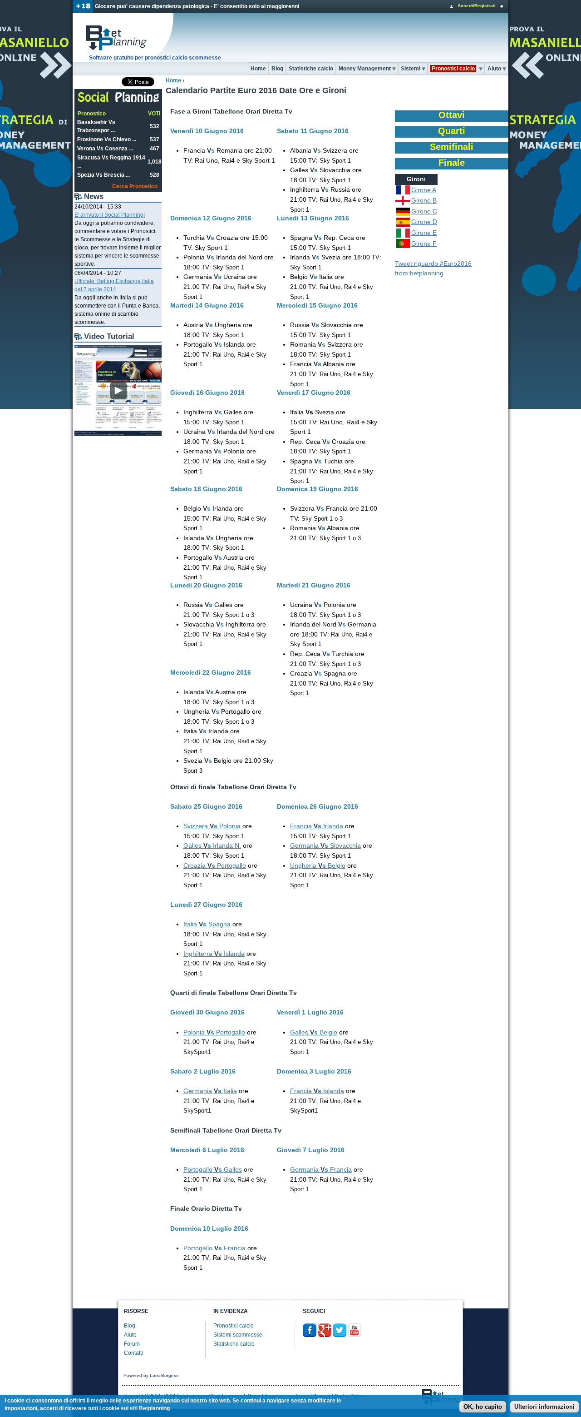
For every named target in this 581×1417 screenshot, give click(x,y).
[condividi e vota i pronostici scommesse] (119, 101)
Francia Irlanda (316, 826)
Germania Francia (321, 1169)
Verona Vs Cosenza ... (105, 148)
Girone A (423, 190)
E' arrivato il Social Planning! (109, 215)
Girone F (424, 243)
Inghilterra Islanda (214, 953)
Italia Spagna (207, 924)
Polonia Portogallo (214, 1032)
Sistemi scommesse (237, 1335)
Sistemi (410, 68)
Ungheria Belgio (317, 865)
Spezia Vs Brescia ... (103, 175)
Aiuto (494, 68)
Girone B (424, 200)
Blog (277, 68)
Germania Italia (210, 1090)
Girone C (424, 211)
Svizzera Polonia (212, 826)
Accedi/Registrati (477, 5)
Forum (132, 1344)
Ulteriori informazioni (544, 1406)
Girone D (424, 221)
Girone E (424, 232)
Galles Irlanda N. (212, 845)
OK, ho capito (482, 1406)
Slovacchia (325, 845)
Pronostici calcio (233, 1326)
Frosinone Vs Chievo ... (106, 139)
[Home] (123, 37)
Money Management (365, 68)
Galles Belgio (313, 1032)
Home (258, 68)
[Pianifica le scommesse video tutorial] (118, 434)
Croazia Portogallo (214, 865)
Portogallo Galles (212, 1169)
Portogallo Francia (214, 1248)
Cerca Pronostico (135, 186)
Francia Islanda (317, 1090)
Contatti (133, 1353)
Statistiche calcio (311, 68)
